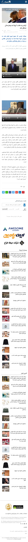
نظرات (5, 30)
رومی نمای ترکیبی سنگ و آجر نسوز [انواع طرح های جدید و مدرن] (18, 262)
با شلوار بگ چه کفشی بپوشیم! (19, 300)
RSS (26, 533)
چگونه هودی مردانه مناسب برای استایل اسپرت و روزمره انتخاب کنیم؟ (18, 340)
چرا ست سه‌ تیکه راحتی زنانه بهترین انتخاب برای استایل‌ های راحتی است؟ (18, 309)
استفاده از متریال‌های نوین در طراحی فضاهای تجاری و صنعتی (18, 293)
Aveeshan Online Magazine (11, 538)
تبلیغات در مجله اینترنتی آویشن (21, 531)
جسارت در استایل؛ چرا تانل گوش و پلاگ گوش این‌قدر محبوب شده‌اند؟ (18, 324)
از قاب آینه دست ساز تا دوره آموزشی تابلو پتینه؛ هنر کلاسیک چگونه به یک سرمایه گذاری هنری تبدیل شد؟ (18, 255)
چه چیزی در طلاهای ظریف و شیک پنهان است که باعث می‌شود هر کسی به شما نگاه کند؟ (18, 278)
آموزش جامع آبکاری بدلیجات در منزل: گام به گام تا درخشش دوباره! (18, 270)
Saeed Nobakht (17, 539)
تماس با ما (12, 531)
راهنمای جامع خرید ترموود (20, 347)
